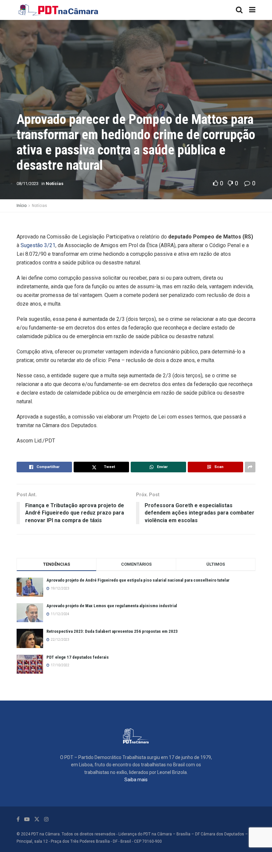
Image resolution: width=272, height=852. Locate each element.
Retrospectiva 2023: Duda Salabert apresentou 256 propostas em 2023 (112, 631)
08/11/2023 (27, 183)
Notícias (54, 183)
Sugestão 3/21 (38, 245)
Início (22, 205)
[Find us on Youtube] (27, 819)
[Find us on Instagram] (46, 819)
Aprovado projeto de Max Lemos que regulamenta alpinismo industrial (111, 605)
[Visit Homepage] (59, 10)
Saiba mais (136, 779)
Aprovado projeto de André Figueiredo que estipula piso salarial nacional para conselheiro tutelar (138, 580)
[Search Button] (239, 10)
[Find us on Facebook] (18, 819)
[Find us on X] (36, 819)
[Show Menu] (252, 10)
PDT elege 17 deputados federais (77, 657)
